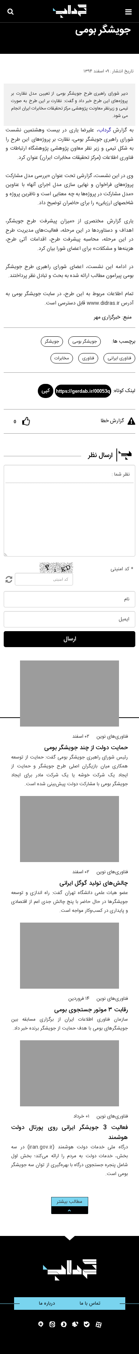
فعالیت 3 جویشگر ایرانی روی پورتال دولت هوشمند (69, 1133)
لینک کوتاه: (124, 390)
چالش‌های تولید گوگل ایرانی (93, 883)
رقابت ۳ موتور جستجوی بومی (91, 1010)
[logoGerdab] (69, 1269)
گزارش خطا (112, 421)
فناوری (88, 358)
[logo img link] (69, 11)
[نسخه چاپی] (9, 70)
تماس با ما (90, 1303)
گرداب (104, 130)
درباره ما (47, 1303)
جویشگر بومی (84, 341)
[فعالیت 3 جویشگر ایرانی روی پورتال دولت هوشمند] (69, 1073)
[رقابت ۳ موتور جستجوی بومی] (69, 956)
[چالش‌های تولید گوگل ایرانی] (69, 829)
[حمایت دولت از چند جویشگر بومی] (69, 693)
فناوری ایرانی (119, 358)
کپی (46, 390)
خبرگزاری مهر (107, 317)
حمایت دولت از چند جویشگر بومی (86, 748)
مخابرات (61, 358)
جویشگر (52, 341)
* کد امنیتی (121, 569)
